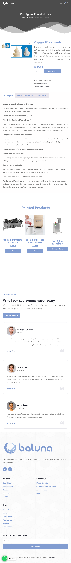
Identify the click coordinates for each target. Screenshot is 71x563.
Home (23, 17)
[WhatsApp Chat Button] (4, 558)
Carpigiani (47, 86)
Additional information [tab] (25, 96)
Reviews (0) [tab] (42, 96)
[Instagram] (10, 469)
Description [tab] (8, 96)
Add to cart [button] (13, 251)
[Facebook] (5, 469)
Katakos (52, 557)
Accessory (40, 86)
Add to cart (52, 71)
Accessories (29, 17)
